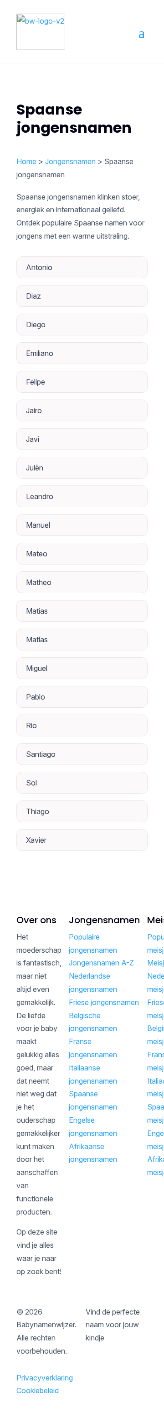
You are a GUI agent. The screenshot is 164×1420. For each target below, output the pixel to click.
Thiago (37, 811)
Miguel (36, 668)
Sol (31, 782)
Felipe (35, 381)
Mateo (36, 553)
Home (26, 161)
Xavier (36, 840)
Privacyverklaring (44, 1377)
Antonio (39, 267)
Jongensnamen (70, 161)
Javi (32, 439)
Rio (31, 725)
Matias (37, 610)
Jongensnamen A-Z (101, 962)
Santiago (41, 754)
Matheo (38, 582)
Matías (37, 639)
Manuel (38, 525)
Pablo (35, 696)
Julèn (34, 467)
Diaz (33, 295)
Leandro (39, 496)
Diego (36, 324)
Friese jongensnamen (104, 1002)
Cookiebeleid (37, 1390)
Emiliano (39, 353)
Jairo (34, 410)
